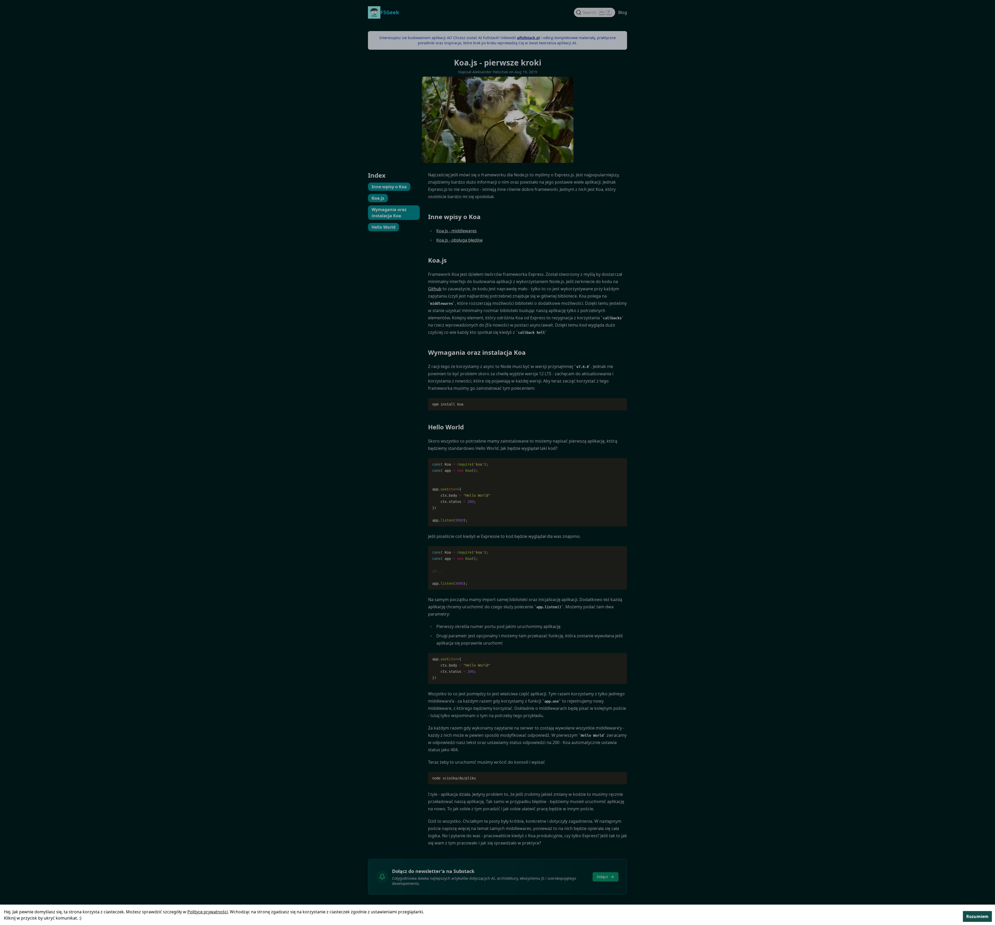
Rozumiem (977, 916)
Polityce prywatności (207, 912)
